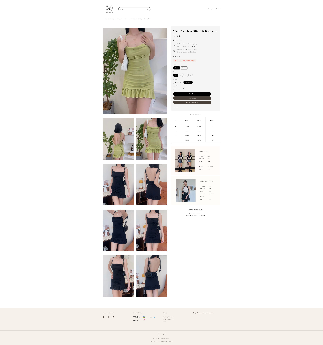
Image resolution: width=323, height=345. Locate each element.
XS (176, 75)
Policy (164, 321)
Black (184, 68)
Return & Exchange (168, 319)
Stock (175, 79)
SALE (125, 19)
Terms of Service (155, 341)
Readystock (178, 82)
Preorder (188, 82)
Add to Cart (192, 98)
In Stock (119, 19)
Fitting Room (147, 19)
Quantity (175, 86)
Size (174, 72)
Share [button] (177, 107)
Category (111, 19)
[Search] (147, 9)
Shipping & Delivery (168, 317)
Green (176, 68)
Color (175, 64)
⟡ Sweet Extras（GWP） (135, 19)
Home (105, 19)
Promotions (176, 56)
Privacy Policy (164, 341)
